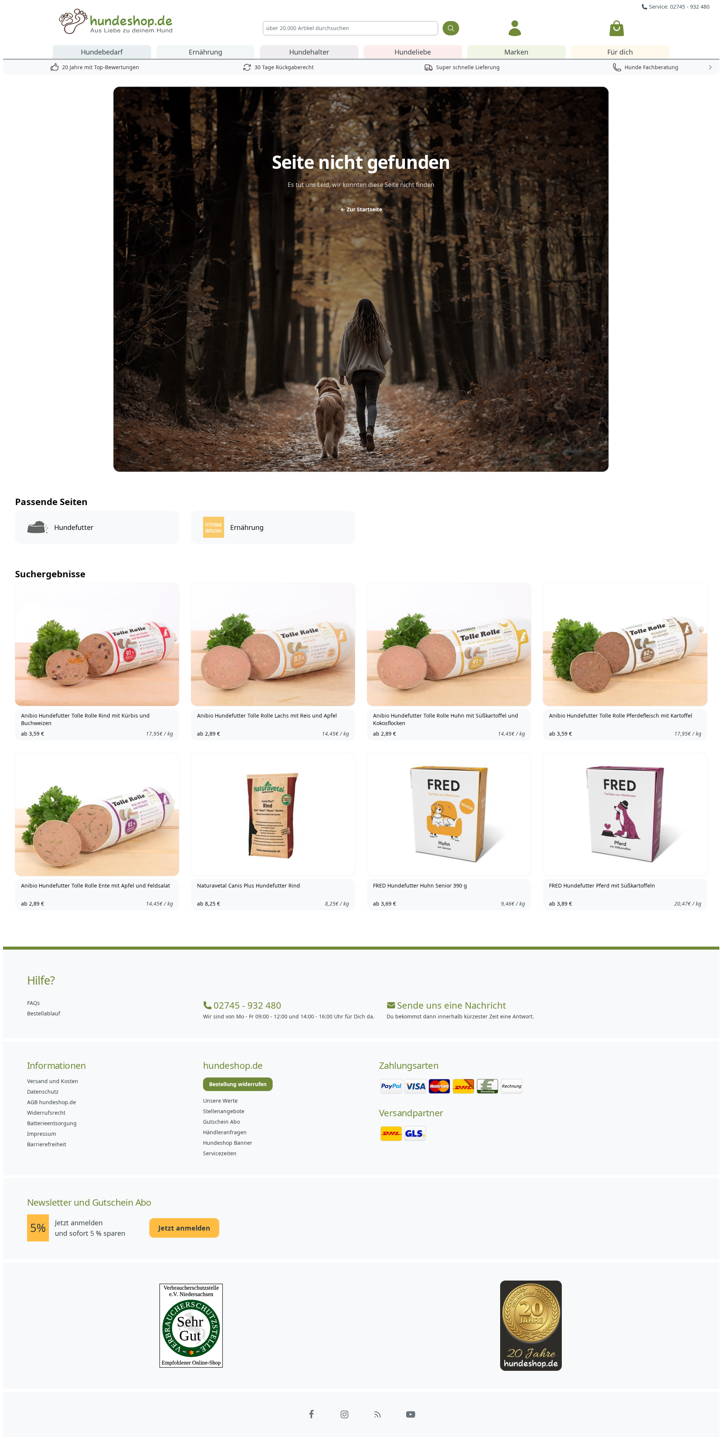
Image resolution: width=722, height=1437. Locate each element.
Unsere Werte (220, 1100)
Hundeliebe (412, 51)
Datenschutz (43, 1091)
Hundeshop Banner (227, 1142)
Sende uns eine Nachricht (451, 1005)
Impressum (41, 1133)
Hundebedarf (102, 51)
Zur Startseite (361, 209)
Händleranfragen (225, 1132)
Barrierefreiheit (46, 1144)
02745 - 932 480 (247, 1005)
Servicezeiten (220, 1153)
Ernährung (205, 51)
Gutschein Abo (221, 1121)
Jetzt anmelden (184, 1227)
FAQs (33, 1002)
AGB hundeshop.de (51, 1102)
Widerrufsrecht (46, 1112)
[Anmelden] (514, 28)
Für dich (620, 51)
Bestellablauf (43, 1013)
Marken (516, 51)
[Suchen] (451, 28)
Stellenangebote (223, 1111)
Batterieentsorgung (52, 1123)
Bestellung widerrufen (238, 1084)
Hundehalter (309, 51)
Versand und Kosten (52, 1081)
